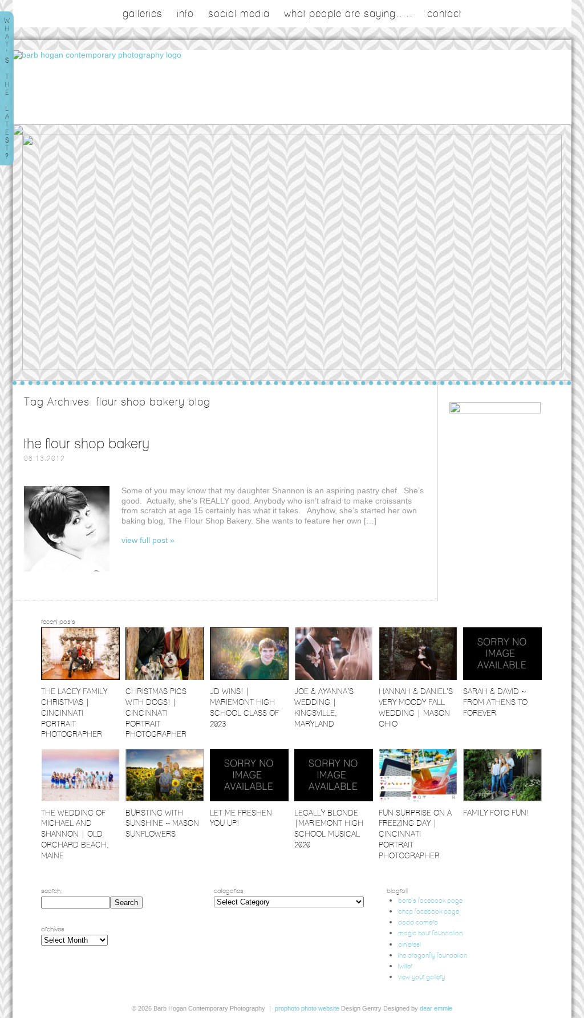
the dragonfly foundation (432, 955)
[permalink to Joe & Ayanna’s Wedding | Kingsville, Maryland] (333, 677)
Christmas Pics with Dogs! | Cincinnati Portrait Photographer (155, 713)
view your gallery (421, 976)
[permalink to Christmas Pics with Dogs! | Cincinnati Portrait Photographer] (164, 677)
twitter (405, 966)
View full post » (148, 540)
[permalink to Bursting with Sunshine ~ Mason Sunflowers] (164, 798)
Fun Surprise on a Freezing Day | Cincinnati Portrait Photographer (415, 834)
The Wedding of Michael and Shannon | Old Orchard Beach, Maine (75, 834)
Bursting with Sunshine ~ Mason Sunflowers (162, 823)
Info (185, 14)
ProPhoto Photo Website (307, 1008)
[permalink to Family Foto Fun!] (502, 798)
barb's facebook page (430, 900)
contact (444, 14)
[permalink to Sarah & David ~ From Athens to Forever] (502, 677)
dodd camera (418, 922)
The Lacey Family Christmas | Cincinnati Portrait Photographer (74, 713)
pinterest (409, 944)
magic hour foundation (430, 932)
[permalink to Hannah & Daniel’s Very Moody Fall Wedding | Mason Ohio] (418, 677)
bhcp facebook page (428, 911)
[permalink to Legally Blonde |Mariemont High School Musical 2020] (333, 798)
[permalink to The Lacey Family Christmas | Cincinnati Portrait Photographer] (80, 677)
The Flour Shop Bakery (86, 443)
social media (239, 14)
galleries (143, 14)
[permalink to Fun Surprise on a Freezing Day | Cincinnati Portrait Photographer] (418, 798)
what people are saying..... (348, 14)
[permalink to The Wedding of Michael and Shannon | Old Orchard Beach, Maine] (80, 798)
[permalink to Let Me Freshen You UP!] (249, 798)
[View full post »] (67, 528)
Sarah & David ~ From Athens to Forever (495, 702)
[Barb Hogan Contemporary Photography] (97, 54)
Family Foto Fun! (496, 812)
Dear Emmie (436, 1008)
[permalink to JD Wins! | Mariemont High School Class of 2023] (249, 677)
